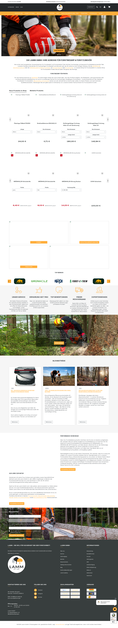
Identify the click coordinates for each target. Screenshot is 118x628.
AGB (88, 562)
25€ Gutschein (71, 181)
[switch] (113, 622)
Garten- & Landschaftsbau (21, 497)
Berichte (62, 559)
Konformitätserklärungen (66, 570)
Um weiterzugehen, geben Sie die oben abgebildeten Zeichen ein (24, 524)
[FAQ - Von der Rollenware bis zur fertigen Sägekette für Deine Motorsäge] (25, 376)
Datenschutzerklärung (26, 531)
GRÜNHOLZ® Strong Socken (22, 181)
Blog (21, 7)
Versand (88, 556)
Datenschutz (89, 572)
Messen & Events (64, 562)
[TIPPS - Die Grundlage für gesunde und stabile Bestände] (59, 376)
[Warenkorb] (109, 7)
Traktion (28, 267)
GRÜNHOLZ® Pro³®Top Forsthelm (40, 67)
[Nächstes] (108, 119)
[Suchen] (97, 7)
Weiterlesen (15, 422)
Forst (38, 242)
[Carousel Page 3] (60, 54)
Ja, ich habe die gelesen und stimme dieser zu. (25, 531)
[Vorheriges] (10, 119)
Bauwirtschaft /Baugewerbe (46, 496)
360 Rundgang (63, 556)
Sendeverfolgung (91, 564)
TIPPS (46, 388)
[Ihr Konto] (105, 7)
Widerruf (89, 570)
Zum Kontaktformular (14, 598)
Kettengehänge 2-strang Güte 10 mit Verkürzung (22, 124)
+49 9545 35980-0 (18, 593)
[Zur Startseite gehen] (59, 7)
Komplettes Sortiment (68, 469)
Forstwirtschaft (32, 496)
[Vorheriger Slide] (4, 35)
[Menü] (116, 613)
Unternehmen (11, 7)
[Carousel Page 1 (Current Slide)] (57, 54)
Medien (17, 7)
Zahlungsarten (90, 559)
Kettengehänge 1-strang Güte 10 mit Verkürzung (71, 124)
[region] (59, 35)
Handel (11, 497)
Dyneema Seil (69, 67)
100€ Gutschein (46, 181)
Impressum (89, 575)
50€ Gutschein (96, 181)
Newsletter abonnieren (16, 535)
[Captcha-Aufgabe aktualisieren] (37, 520)
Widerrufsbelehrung (91, 567)
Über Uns (62, 551)
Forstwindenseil (57, 67)
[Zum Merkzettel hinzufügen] (28, 115)
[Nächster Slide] (114, 35)
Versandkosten (60, 624)
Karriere (62, 553)
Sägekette (35, 77)
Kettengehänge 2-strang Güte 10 (47, 124)
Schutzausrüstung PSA (89, 242)
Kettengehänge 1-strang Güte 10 (96, 124)
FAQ (12, 388)
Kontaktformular (90, 553)
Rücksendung (90, 551)
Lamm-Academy (64, 572)
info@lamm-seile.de (16, 596)
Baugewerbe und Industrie (41, 81)
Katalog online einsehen (65, 564)
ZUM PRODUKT (59, 50)
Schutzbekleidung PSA (40, 497)
